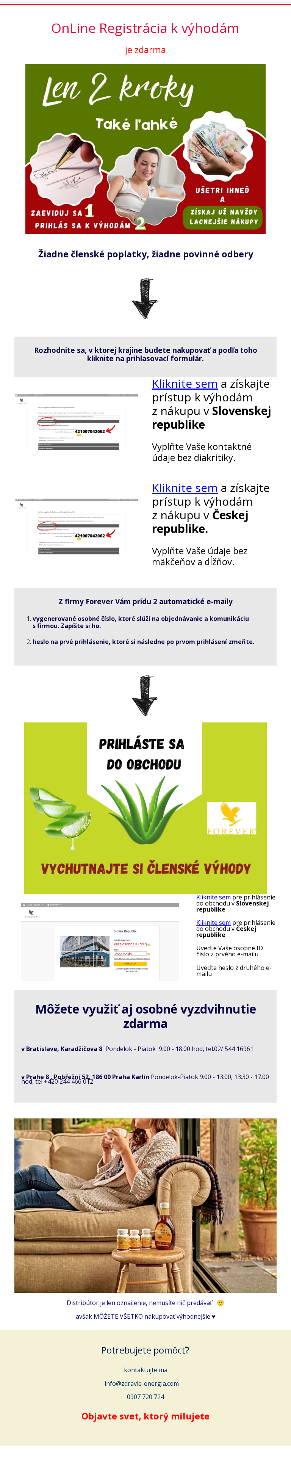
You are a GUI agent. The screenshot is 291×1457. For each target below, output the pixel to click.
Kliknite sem (185, 383)
